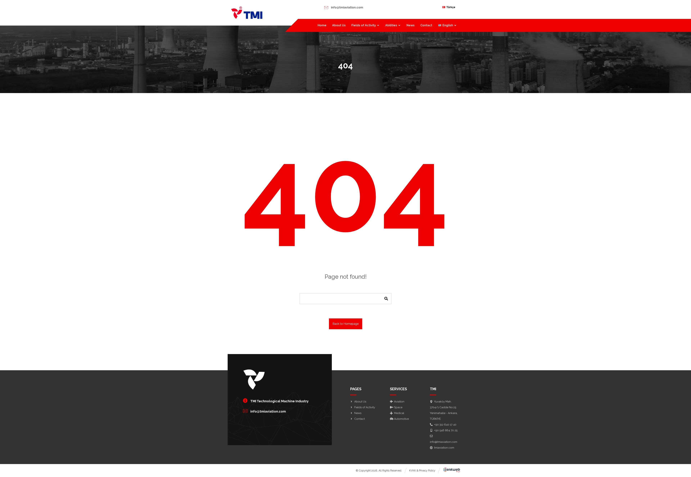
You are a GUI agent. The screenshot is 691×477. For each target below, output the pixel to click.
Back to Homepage (346, 323)
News (357, 413)
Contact (359, 418)
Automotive (401, 418)
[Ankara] (246, 12)
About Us (360, 401)
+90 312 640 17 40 (445, 424)
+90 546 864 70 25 (445, 430)
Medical (399, 413)
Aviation (399, 401)
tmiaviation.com (444, 447)
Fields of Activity (364, 407)
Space (398, 407)
